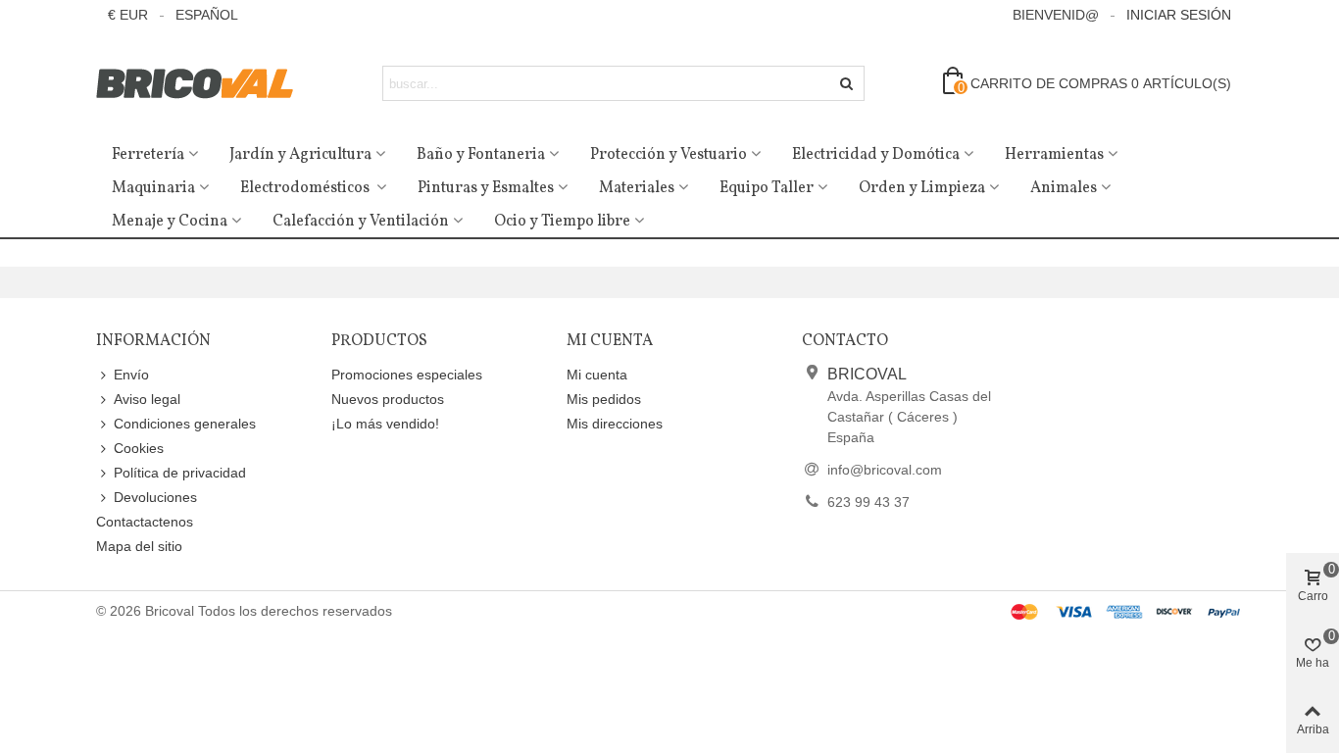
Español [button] (206, 15)
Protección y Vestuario (668, 155)
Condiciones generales (185, 423)
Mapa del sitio (139, 546)
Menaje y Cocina (169, 221)
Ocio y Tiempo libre (562, 221)
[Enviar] (847, 83)
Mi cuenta (597, 374)
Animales (1063, 188)
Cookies (139, 448)
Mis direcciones (615, 423)
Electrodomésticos (306, 188)
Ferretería (148, 155)
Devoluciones (155, 497)
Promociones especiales (406, 374)
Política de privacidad (180, 472)
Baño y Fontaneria (481, 155)
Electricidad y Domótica (876, 155)
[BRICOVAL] (204, 84)
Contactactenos (144, 521)
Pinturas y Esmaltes (486, 188)
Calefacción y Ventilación (361, 221)
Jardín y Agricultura (300, 155)
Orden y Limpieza (922, 188)
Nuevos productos (387, 399)
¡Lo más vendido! (385, 423)
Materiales (636, 188)
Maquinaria (153, 188)
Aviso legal (147, 399)
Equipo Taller (766, 188)
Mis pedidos (604, 399)
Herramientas (1054, 155)
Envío (131, 374)
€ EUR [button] (128, 15)
